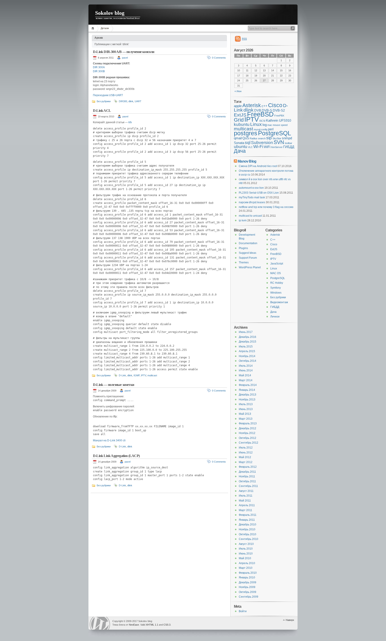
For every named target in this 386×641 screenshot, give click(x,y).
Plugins (243, 248)
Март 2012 (245, 462)
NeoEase (134, 624)
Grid (239, 120)
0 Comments (219, 57)
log (264, 125)
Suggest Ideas (247, 252)
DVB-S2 (279, 110)
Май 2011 (245, 500)
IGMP (137, 375)
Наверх (290, 620)
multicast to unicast (250, 215)
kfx (130, 122)
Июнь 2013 (246, 409)
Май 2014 (245, 375)
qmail (238, 138)
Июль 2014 (246, 365)
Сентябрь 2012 (248, 442)
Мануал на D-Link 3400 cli (109, 440)
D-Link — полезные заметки (113, 385)
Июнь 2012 (246, 452)
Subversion (262, 142)
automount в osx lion (251, 187)
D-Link (122, 375)
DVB (257, 110)
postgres (245, 133)
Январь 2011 (247, 519)
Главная (93, 28)
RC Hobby (276, 282)
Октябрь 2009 (247, 592)
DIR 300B (99, 71)
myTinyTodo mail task (252, 197)
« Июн (238, 91)
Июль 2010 (246, 548)
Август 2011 (246, 491)
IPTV (143, 375)
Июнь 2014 (246, 370)
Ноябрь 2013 (247, 399)
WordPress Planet (250, 267)
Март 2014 (245, 380)
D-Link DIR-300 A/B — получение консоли (123, 52)
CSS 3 (167, 624)
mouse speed (280, 125)
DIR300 (123, 101)
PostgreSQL (274, 133)
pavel (125, 57)
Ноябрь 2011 (247, 476)
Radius (253, 138)
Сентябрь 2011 (248, 486)
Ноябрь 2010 (247, 529)
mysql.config (260, 129)
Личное (275, 316)
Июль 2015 (246, 346)
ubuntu (240, 146)
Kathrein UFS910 (278, 120)
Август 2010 (246, 544)
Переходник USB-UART (108, 95)
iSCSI (262, 120)
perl (270, 129)
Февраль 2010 (248, 572)
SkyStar (277, 138)
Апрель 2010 (247, 563)
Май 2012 (245, 457)
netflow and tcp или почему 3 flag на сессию (266, 207)
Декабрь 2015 (247, 341)
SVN (279, 142)
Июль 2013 (246, 404)
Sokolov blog (109, 13)
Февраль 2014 (248, 385)
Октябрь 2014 (247, 360)
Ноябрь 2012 (247, 433)
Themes (244, 262)
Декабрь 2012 (247, 428)
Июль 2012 (246, 447)
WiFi (267, 147)
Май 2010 (245, 558)
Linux (256, 124)
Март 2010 (245, 567)
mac (269, 125)
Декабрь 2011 (247, 471)
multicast (152, 375)
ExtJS (240, 115)
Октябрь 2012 (247, 438)
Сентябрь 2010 (248, 539)
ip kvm (243, 220)
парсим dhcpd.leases (252, 202)
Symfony (275, 287)
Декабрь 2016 (247, 336)
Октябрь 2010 (247, 534)
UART (138, 101)
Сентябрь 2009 (248, 596)
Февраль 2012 (248, 466)
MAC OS (275, 273)
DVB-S (267, 110)
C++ (272, 239)
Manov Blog (247, 161)
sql (247, 142)
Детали (105, 28)
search (262, 138)
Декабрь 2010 (247, 524)
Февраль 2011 (247, 514)
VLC (250, 147)
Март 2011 (245, 510)
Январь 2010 (247, 577)
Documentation (248, 243)
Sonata (239, 143)
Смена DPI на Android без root (258, 166)
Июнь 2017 (246, 332)
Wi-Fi (258, 146)
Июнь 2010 (246, 553)
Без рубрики (104, 101)
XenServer (277, 147)
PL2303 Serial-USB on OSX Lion (259, 192)
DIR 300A (99, 67)
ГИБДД (288, 147)
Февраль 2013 (248, 423)
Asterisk (251, 105)
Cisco (275, 105)
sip (269, 137)
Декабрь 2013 (247, 394)
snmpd (287, 138)
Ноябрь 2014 (247, 356)
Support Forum (248, 257)
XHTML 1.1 (152, 624)
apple (238, 106)
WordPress (100, 623)
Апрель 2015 (247, 351)
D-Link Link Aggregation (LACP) (116, 456)
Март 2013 (245, 418)
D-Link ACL (102, 110)
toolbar (288, 143)
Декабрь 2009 (247, 582)
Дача (240, 151)
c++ (264, 106)
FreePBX (279, 115)
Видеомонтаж (279, 302)
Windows (275, 292)
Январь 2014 (247, 389)
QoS (245, 138)
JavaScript (276, 263)
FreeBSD (260, 114)
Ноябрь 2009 (247, 587)
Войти (243, 611)
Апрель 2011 (247, 505)
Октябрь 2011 (247, 481)
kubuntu (242, 124)
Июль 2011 (245, 495)
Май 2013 (245, 413)
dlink (130, 101)
